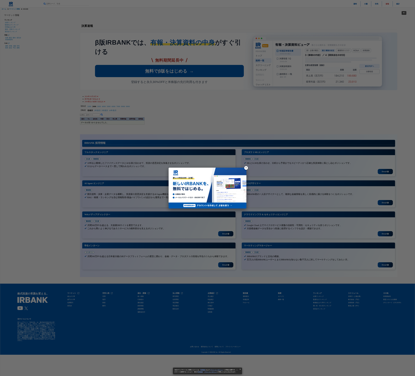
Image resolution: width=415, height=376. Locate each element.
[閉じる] (246, 168)
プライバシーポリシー (216, 370)
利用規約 (203, 370)
